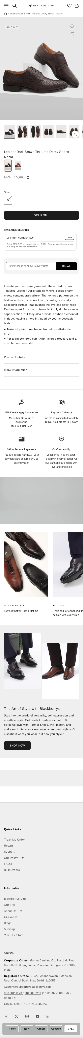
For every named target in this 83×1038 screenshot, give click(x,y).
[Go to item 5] (61, 132)
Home (12, 1028)
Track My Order (14, 839)
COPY (69, 238)
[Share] (72, 33)
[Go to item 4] (48, 132)
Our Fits (9, 904)
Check (66, 266)
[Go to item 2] (22, 132)
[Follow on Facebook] (6, 1016)
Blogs (7, 923)
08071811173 (13, 993)
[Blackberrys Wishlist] (69, 5)
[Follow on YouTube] (37, 1016)
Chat (71, 1028)
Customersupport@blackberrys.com (28, 986)
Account (56, 1028)
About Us (13, 911)
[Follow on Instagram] (27, 1016)
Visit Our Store (14, 935)
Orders (41, 1028)
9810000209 (33, 993)
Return (8, 845)
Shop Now (17, 745)
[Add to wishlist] (74, 26)
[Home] (5, 13)
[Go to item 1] (9, 132)
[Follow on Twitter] (17, 1016)
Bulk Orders (12, 869)
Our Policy (14, 858)
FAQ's (8, 863)
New (26, 1028)
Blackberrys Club (15, 898)
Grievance (11, 917)
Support (9, 851)
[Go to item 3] (35, 132)
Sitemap (9, 929)
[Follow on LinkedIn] (48, 1016)
